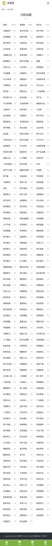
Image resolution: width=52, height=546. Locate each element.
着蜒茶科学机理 (8, 388)
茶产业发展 (40, 152)
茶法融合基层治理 (8, 315)
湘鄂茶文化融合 (41, 309)
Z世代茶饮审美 (41, 327)
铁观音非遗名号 (25, 515)
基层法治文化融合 (25, 321)
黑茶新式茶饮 (25, 394)
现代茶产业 (7, 97)
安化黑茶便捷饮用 (41, 394)
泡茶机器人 (40, 340)
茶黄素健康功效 (41, 382)
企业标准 (6, 49)
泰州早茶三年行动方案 (8, 43)
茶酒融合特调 (41, 346)
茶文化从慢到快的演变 (8, 485)
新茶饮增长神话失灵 (8, 509)
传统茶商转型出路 (25, 424)
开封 (38, 164)
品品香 (5, 134)
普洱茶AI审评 (8, 249)
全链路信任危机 (25, 200)
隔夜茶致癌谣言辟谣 (41, 231)
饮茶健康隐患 (8, 37)
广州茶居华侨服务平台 (41, 400)
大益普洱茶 (24, 103)
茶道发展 (39, 182)
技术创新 (23, 97)
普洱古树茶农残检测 (25, 491)
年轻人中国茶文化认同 (25, 503)
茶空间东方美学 (41, 406)
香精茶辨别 (7, 267)
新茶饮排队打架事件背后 (8, 479)
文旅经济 (6, 109)
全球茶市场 (40, 79)
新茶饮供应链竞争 (41, 509)
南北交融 (23, 128)
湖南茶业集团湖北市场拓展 (25, 303)
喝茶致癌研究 (41, 436)
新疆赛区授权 (8, 61)
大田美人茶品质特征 (25, 382)
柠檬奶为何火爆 (25, 285)
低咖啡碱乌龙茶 (41, 388)
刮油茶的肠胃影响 (25, 237)
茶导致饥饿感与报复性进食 (25, 231)
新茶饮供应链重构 (41, 358)
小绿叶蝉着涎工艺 (8, 382)
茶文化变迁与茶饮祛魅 (25, 436)
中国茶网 (6, 31)
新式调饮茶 (7, 309)
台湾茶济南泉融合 (8, 418)
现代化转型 (40, 73)
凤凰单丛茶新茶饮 (41, 352)
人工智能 (23, 158)
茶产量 (5, 176)
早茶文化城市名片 (41, 455)
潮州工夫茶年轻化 (25, 358)
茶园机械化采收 (8, 303)
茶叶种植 (6, 128)
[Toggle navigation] (48, 3)
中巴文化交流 (41, 85)
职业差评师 (40, 273)
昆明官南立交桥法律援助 (41, 315)
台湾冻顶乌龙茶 (25, 412)
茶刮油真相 (24, 218)
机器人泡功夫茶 (25, 333)
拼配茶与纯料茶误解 (8, 194)
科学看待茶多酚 (25, 224)
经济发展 (6, 115)
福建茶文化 (40, 103)
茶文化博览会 (25, 164)
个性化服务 (7, 164)
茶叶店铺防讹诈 (8, 285)
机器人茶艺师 (8, 158)
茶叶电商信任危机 (25, 188)
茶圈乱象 (39, 255)
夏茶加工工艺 (25, 297)
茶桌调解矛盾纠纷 (8, 321)
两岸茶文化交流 (41, 37)
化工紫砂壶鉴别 (25, 261)
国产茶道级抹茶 (8, 370)
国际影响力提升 (8, 122)
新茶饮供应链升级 (8, 503)
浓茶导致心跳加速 (41, 237)
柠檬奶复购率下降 (41, 285)
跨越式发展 (24, 170)
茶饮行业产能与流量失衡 (41, 479)
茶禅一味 (23, 182)
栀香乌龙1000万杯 (41, 321)
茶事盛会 (39, 67)
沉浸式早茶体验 (41, 461)
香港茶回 (6, 146)
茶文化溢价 (7, 364)
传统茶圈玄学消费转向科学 (41, 491)
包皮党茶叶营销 (41, 188)
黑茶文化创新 (8, 400)
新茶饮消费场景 (8, 352)
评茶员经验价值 (25, 255)
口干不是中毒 (8, 224)
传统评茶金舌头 (25, 249)
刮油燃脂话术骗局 (8, 231)
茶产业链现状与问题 (8, 424)
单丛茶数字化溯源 (8, 358)
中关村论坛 (7, 140)
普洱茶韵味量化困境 (8, 255)
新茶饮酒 (6, 346)
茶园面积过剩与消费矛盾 (41, 424)
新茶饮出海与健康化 (8, 515)
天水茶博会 (7, 103)
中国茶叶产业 (25, 73)
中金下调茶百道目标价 (41, 430)
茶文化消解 (24, 340)
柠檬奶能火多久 (25, 291)
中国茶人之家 (41, 55)
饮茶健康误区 (41, 218)
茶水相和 (23, 418)
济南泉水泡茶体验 (41, 412)
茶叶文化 (39, 134)
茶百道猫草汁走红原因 (25, 430)
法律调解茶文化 (25, 315)
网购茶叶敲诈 (25, 279)
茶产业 (39, 97)
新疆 (38, 61)
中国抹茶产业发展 (25, 364)
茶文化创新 (24, 140)
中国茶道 (6, 182)
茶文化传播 (24, 61)
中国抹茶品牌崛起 (41, 370)
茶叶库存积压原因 (41, 418)
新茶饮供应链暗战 (25, 327)
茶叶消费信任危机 (41, 467)
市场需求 (39, 176)
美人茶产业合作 (41, 376)
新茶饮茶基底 (8, 297)
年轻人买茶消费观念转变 (25, 485)
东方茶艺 (23, 146)
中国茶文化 (7, 55)
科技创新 (23, 176)
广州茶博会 (40, 91)
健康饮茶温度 (8, 449)
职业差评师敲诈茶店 (41, 261)
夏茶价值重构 (41, 291)
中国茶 (39, 170)
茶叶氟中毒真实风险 (8, 237)
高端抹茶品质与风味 (25, 370)
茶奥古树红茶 (25, 49)
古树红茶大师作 (41, 49)
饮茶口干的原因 (41, 243)
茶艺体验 (23, 109)
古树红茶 (23, 43)
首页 (3, 9)
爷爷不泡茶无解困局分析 (25, 479)
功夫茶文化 (40, 333)
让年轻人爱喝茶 (25, 400)
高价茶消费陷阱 (25, 206)
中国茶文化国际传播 (8, 406)
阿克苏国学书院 (25, 55)
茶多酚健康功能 (41, 297)
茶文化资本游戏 (8, 200)
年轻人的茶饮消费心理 (8, 291)
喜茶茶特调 (7, 497)
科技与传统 (24, 134)
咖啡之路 (23, 85)
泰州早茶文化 (25, 449)
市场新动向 (24, 122)
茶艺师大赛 (7, 152)
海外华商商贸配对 (25, 406)
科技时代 (39, 158)
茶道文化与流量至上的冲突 (41, 473)
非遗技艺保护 (8, 521)
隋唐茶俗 (39, 122)
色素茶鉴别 (40, 267)
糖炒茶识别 (24, 267)
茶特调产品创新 (41, 497)
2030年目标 (8, 79)
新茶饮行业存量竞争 (8, 436)
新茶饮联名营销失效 (25, 509)
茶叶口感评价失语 (25, 194)
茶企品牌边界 (25, 521)
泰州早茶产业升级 (41, 449)
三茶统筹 (23, 376)
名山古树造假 (41, 200)
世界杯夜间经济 (25, 346)
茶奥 (5, 25)
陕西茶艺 (23, 152)
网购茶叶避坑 (8, 273)
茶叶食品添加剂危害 (25, 273)
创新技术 (23, 79)
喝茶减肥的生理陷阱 (41, 224)
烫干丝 (22, 455)
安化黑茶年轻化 (8, 394)
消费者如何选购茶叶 (41, 194)
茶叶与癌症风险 (25, 443)
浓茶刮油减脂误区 (41, 206)
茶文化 (39, 25)
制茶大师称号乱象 (8, 467)
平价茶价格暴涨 (25, 467)
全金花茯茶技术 (41, 303)
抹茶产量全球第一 (41, 364)
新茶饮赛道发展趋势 (25, 497)
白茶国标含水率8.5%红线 (8, 491)
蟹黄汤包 (6, 455)
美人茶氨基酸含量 (25, 388)
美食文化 (23, 91)
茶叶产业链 (7, 170)
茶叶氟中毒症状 (8, 243)
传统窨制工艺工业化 (8, 327)
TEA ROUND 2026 (41, 140)
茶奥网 (22, 25)
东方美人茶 (7, 376)
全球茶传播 (40, 146)
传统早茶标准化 (8, 461)
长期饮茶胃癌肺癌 (41, 443)
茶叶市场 (39, 31)
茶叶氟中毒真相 (8, 261)
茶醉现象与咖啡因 (25, 243)
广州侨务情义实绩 (8, 412)
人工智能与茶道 (8, 340)
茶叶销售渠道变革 (8, 430)
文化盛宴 (6, 73)
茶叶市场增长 (41, 115)
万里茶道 (6, 85)
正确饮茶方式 (41, 212)
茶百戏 (5, 91)
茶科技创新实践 (25, 309)
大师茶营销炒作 (25, 473)
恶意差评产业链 (41, 279)
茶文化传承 (24, 31)
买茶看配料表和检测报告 (41, 485)
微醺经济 (23, 352)
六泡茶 (39, 109)
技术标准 (39, 43)
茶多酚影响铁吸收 (8, 212)
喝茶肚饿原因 (8, 218)
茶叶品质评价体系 (8, 473)
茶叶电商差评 (8, 279)
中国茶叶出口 (25, 115)
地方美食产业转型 (25, 461)
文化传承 (39, 128)
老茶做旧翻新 (8, 206)
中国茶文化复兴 (8, 333)
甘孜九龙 (6, 67)
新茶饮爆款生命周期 (25, 37)
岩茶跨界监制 (41, 515)
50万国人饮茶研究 (8, 443)
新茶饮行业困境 (41, 503)
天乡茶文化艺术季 (25, 67)
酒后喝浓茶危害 (25, 212)
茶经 (5, 188)
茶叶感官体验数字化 (41, 249)
